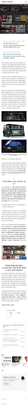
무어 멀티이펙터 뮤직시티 (10, 43)
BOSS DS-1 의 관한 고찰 (8, 338)
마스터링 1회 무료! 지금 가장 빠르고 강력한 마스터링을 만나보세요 (14, 57)
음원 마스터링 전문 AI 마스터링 (12, 54)
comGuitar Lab (7, 325)
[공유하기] (8, 317)
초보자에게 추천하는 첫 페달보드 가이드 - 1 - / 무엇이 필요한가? (11, 340)
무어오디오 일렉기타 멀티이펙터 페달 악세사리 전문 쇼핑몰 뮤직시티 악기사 (13, 46)
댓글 (2, 370)
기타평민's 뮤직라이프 (7, 2)
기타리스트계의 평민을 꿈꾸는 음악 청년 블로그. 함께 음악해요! (10, 380)
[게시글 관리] (10, 317)
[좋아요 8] (11, 313)
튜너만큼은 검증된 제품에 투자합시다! (11, 345)
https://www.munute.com (9, 52)
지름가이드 (15, 325)
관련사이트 (3, 399)
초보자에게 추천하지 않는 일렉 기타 (11, 334)
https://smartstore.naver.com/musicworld (12, 41)
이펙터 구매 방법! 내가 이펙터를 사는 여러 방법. (11, 330)
